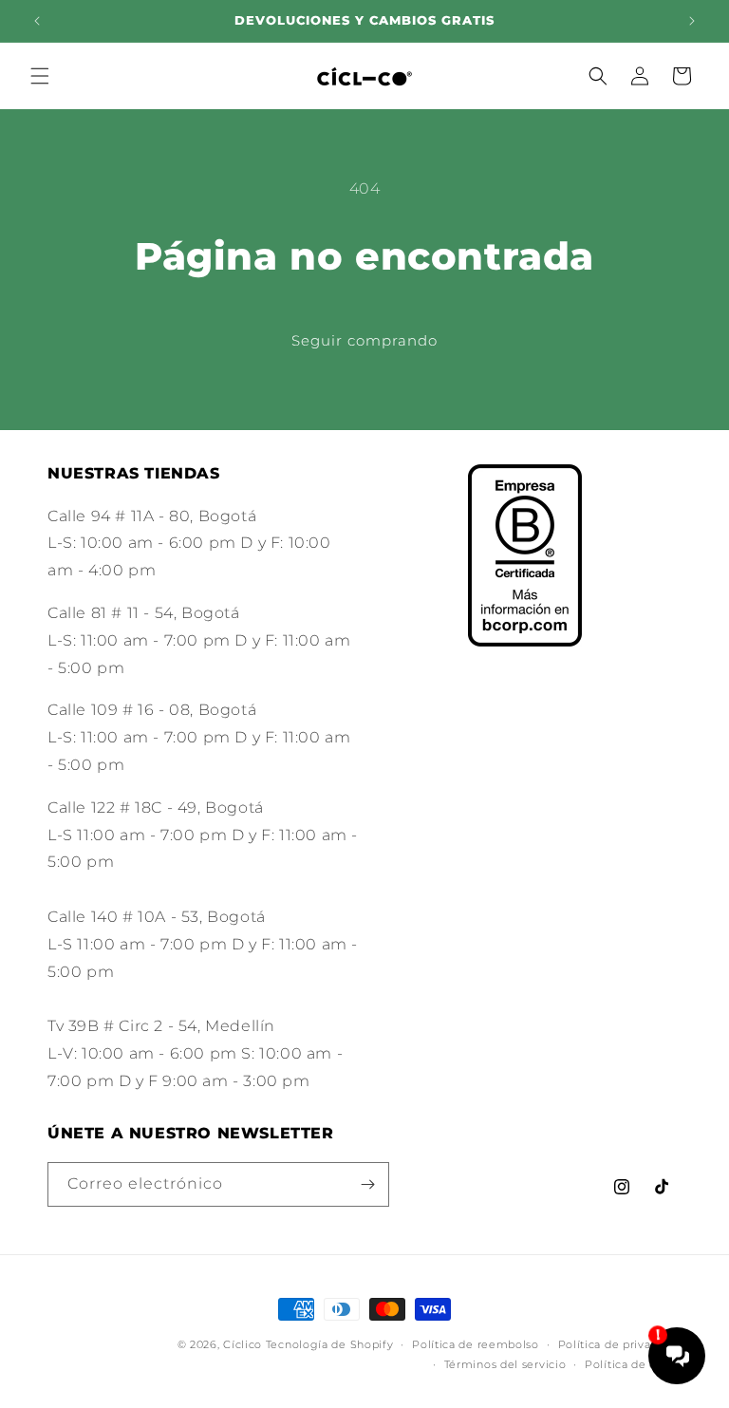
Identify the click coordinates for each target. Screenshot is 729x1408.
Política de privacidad (620, 1344)
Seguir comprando (364, 340)
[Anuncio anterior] (37, 21)
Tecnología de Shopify (330, 1344)
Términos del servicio (505, 1364)
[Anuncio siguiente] (692, 21)
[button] (40, 76)
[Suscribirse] (367, 1184)
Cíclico (242, 1344)
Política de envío (633, 1364)
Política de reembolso (475, 1344)
